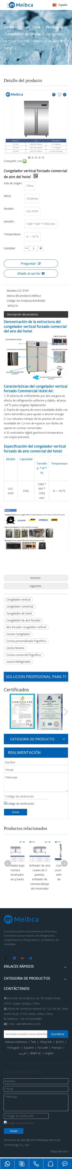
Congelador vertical (18, 599)
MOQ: (11, 305)
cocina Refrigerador (18, 661)
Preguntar (28, 263)
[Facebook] (31, 958)
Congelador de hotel (19, 613)
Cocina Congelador (18, 634)
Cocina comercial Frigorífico (23, 655)
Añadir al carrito (28, 273)
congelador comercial (19, 606)
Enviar (15, 812)
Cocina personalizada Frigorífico (26, 641)
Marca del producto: (19, 295)
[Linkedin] (14, 958)
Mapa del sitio (59, 1151)
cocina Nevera (15, 648)
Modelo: (12, 290)
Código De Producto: (20, 300)
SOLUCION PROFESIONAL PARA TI (36, 676)
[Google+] (23, 958)
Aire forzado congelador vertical (26, 627)
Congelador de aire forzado (23, 620)
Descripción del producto (22, 314)
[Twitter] (6, 958)
